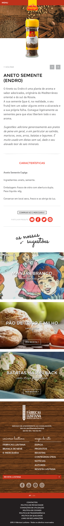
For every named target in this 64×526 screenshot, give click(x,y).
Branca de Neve (12, 448)
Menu (5, 2)
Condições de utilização (32, 508)
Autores (40, 465)
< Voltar (9, 67)
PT (30, 496)
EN (34, 496)
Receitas (40, 452)
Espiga (39, 444)
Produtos (41, 448)
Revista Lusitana (45, 469)
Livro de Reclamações (32, 518)
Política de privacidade (32, 505)
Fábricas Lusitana (14, 444)
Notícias (40, 461)
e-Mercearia (11, 452)
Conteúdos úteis (45, 457)
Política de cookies (32, 510)
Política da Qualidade (32, 516)
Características (32, 163)
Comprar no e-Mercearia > (32, 212)
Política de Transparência (32, 513)
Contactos (32, 502)
